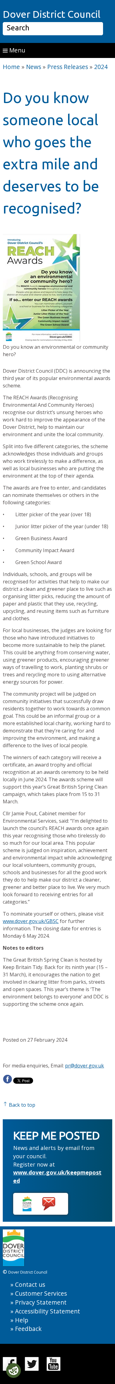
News (33, 67)
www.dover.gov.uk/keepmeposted (57, 1176)
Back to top (21, 1104)
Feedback (28, 1328)
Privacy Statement (41, 1302)
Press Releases (67, 67)
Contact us (30, 1284)
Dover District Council (51, 14)
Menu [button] (16, 50)
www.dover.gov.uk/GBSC (31, 921)
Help (21, 1320)
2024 (101, 67)
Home (11, 67)
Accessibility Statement (47, 1311)
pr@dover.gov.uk (84, 1065)
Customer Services (41, 1293)
